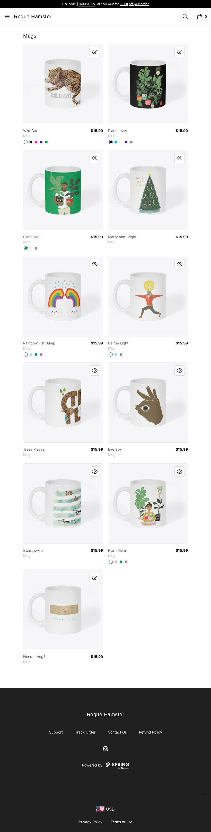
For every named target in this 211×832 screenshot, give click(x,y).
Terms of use (121, 822)
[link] (63, 84)
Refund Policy (150, 732)
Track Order (85, 732)
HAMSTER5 (87, 4)
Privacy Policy (90, 822)
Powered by (92, 765)
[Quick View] (95, 52)
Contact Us (117, 732)
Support (56, 732)
